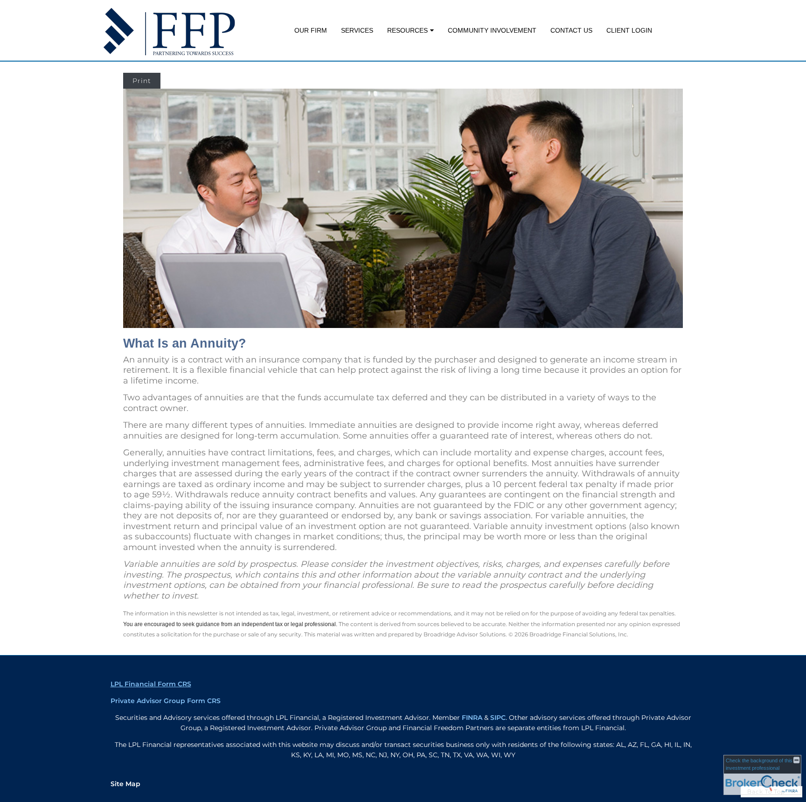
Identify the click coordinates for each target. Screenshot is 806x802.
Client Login (629, 30)
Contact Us (571, 30)
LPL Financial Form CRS (151, 684)
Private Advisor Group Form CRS (166, 701)
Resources (407, 30)
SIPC (498, 717)
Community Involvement (492, 30)
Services (357, 30)
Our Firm (310, 30)
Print (141, 81)
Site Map (125, 784)
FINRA (472, 717)
